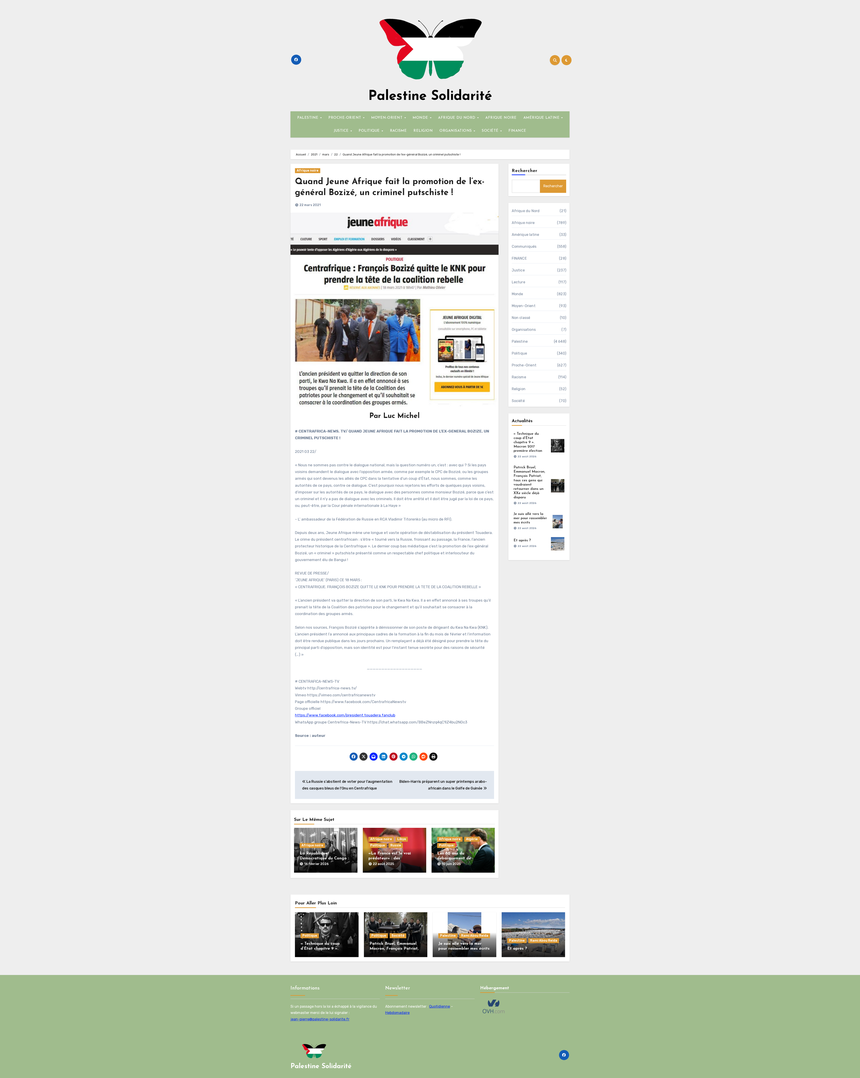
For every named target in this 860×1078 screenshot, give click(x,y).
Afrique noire (307, 170)
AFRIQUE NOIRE (501, 118)
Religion (519, 389)
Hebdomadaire (397, 1013)
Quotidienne (439, 1006)
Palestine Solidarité (430, 96)
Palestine (520, 341)
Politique (377, 845)
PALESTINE (308, 118)
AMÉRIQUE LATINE (542, 118)
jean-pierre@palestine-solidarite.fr (319, 1019)
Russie (395, 845)
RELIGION (423, 131)
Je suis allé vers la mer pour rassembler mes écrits (530, 518)
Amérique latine (525, 234)
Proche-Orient (524, 365)
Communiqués (524, 246)
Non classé (521, 318)
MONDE (421, 118)
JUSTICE (342, 131)
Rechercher (525, 171)
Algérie (472, 839)
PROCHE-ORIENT (345, 118)
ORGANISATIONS (456, 131)
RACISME (398, 131)
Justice (518, 270)
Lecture (518, 282)
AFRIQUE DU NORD (457, 118)
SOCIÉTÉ (491, 131)
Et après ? (522, 540)
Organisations (524, 329)
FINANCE (517, 131)
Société (518, 401)
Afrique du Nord (526, 211)
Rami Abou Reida (474, 936)
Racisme (519, 377)
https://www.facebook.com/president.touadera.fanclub (345, 715)
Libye (401, 839)
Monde (517, 294)
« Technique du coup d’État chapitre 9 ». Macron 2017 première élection (528, 442)
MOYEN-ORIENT (387, 118)
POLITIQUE (370, 131)
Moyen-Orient (523, 306)
